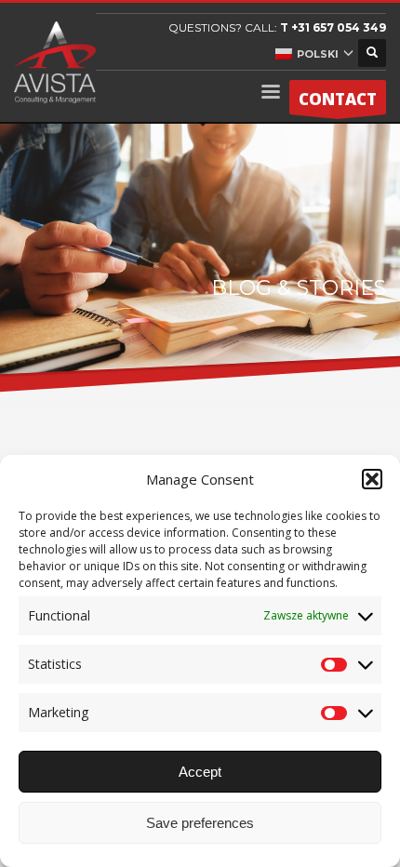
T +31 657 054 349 (333, 27)
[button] (372, 479)
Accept (200, 772)
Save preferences (200, 823)
